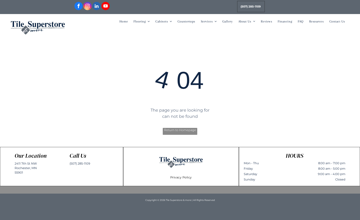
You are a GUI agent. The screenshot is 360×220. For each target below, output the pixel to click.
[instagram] (87, 6)
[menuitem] (124, 21)
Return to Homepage (180, 130)
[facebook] (78, 6)
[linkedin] (96, 6)
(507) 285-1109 (80, 163)
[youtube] (105, 6)
